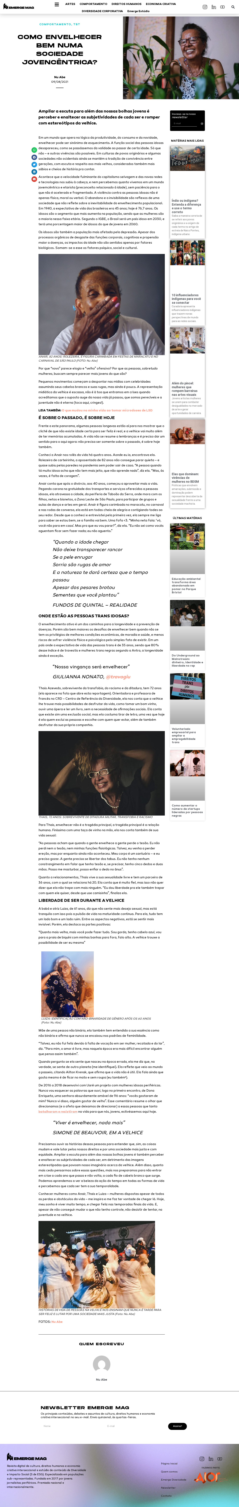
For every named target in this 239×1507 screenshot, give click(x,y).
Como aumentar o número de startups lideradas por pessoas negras (187, 811)
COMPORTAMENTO (55, 24)
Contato (166, 1496)
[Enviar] (202, 124)
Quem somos (169, 1471)
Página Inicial (169, 1463)
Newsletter (168, 1487)
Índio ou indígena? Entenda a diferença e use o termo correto (186, 206)
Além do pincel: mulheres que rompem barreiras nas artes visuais (185, 388)
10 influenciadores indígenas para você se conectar (186, 298)
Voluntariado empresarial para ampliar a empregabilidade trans (184, 736)
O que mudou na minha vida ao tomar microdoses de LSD (107, 411)
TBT (76, 24)
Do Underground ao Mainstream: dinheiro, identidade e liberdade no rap (187, 661)
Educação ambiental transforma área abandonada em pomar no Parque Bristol (186, 586)
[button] (233, 7)
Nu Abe (59, 77)
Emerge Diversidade (173, 1479)
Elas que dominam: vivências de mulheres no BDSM (185, 477)
